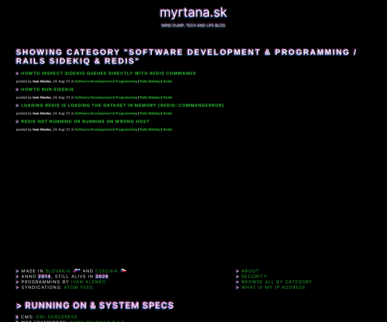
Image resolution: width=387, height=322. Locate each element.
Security (254, 276)
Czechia (106, 270)
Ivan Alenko (88, 281)
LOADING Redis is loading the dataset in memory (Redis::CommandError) (122, 105)
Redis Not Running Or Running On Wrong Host (85, 121)
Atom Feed (78, 287)
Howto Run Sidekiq (47, 89)
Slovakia (58, 270)
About (250, 270)
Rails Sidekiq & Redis (156, 81)
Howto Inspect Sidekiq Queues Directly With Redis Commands (108, 73)
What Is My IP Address (273, 287)
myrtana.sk (193, 12)
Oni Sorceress (57, 316)
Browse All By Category (276, 281)
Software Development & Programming (106, 81)
